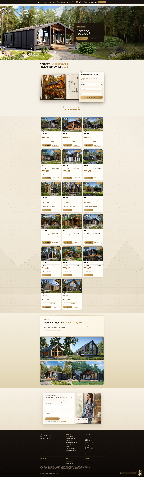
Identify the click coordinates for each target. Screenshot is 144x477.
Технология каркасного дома (71, 442)
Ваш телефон (83, 87)
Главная (41, 5)
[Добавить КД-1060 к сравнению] (85, 130)
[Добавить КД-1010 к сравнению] (64, 130)
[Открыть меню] (40, 2)
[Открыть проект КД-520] (51, 229)
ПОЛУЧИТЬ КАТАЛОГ (91, 97)
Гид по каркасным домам (70, 448)
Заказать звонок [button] (93, 38)
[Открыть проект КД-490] (72, 197)
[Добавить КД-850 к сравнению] (43, 260)
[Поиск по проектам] (77, 2)
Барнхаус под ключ (69, 436)
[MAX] (72, 2)
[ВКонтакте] (74, 2)
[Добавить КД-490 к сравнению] (64, 195)
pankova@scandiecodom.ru (70, 463)
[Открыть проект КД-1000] (51, 132)
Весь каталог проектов (48, 5)
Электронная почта (84, 91)
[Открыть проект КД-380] (93, 164)
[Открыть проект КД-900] (93, 261)
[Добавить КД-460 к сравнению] (43, 195)
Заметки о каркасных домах (71, 450)
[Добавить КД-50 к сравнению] (85, 195)
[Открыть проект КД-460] (51, 197)
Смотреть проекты (82, 38)
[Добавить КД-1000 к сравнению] (43, 130)
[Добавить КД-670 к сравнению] (64, 227)
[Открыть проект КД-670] (72, 229)
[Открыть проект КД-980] (51, 294)
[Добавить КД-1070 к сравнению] (43, 163)
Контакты (67, 446)
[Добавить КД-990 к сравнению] (64, 292)
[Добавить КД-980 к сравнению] (43, 292)
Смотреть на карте (43, 463)
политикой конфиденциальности (62, 421)
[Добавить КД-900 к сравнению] (85, 260)
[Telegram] (67, 2)
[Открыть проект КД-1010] (72, 132)
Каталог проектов (69, 444)
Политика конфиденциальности (45, 438)
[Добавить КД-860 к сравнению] (64, 260)
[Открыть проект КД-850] (51, 261)
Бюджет (82, 82)
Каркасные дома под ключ (70, 438)
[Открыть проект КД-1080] (72, 164)
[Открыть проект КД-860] (72, 261)
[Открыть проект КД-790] (93, 229)
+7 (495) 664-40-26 (93, 2)
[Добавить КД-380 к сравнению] (85, 163)
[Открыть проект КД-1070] (51, 164)
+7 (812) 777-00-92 (83, 2)
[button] (102, 2)
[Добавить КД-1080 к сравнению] (64, 163)
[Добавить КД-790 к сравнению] (85, 227)
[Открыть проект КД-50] (93, 197)
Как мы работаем (69, 440)
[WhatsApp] (70, 2)
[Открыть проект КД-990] (72, 294)
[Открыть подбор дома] (140, 473)
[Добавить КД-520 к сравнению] (43, 227)
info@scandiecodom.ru (89, 442)
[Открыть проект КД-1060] (93, 132)
